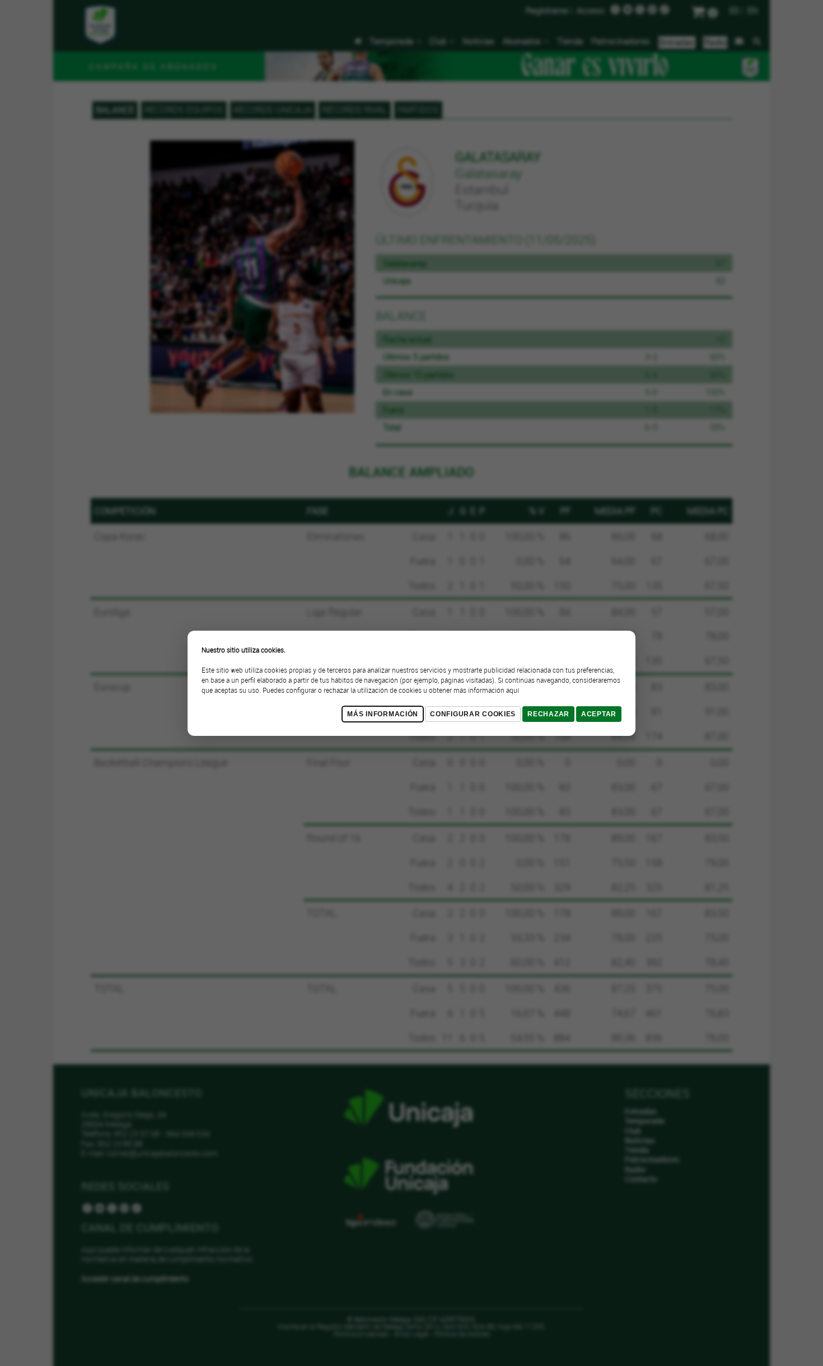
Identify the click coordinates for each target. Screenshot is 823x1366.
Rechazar (548, 714)
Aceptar (598, 714)
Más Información (382, 714)
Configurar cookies (473, 714)
